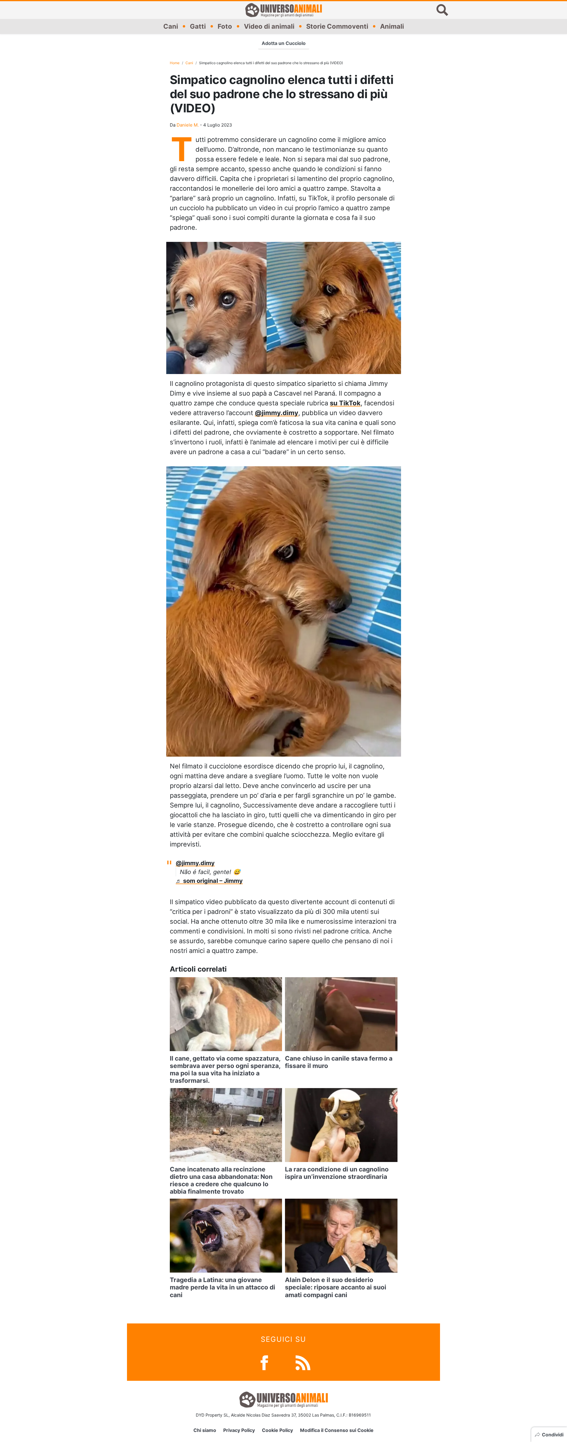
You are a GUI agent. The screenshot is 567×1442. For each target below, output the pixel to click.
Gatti (198, 26)
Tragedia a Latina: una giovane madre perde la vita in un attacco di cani (222, 1287)
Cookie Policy (277, 1430)
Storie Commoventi (337, 26)
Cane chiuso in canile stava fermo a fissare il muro (338, 1062)
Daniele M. (188, 125)
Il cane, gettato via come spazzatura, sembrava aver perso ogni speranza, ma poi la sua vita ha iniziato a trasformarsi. (225, 1070)
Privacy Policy (239, 1430)
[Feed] (303, 1362)
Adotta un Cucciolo (284, 43)
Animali (392, 26)
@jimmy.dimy (276, 413)
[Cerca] (442, 10)
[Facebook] (264, 1362)
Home (175, 63)
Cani (170, 26)
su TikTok (345, 403)
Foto (225, 26)
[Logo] (283, 10)
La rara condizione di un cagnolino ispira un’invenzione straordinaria (337, 1173)
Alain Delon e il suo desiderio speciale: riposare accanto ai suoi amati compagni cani (335, 1287)
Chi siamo (204, 1430)
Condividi (552, 1435)
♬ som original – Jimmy (209, 880)
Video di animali (269, 26)
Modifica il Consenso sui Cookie (337, 1430)
